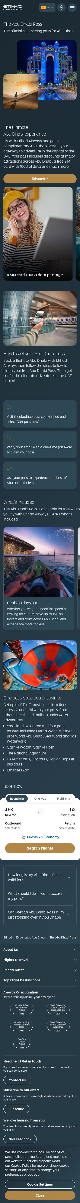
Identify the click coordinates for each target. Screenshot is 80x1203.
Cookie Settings (40, 1184)
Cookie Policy (21, 1165)
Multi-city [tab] (63, 799)
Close (40, 1195)
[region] (40, 1175)
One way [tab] (40, 799)
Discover (54, 178)
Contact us (17, 1080)
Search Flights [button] (40, 848)
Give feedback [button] (20, 1139)
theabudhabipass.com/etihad (36, 416)
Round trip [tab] (17, 799)
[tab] (19, 811)
